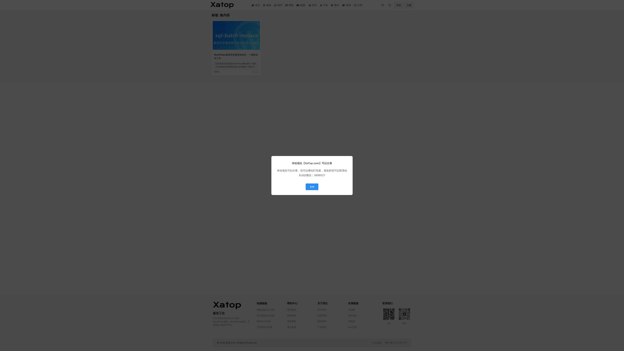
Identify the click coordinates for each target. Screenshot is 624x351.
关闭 (312, 186)
